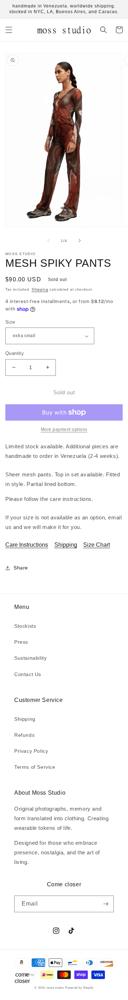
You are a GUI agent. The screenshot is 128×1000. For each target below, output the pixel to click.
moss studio (55, 987)
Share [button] (21, 568)
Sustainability (30, 658)
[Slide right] (79, 240)
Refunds (24, 735)
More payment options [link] (64, 429)
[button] (9, 30)
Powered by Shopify (79, 987)
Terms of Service (34, 767)
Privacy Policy (31, 751)
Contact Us (27, 674)
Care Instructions (26, 545)
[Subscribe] (105, 904)
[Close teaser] (38, 962)
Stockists (25, 626)
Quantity (14, 353)
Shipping (40, 289)
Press (21, 642)
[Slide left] (48, 240)
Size (10, 322)
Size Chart (96, 545)
